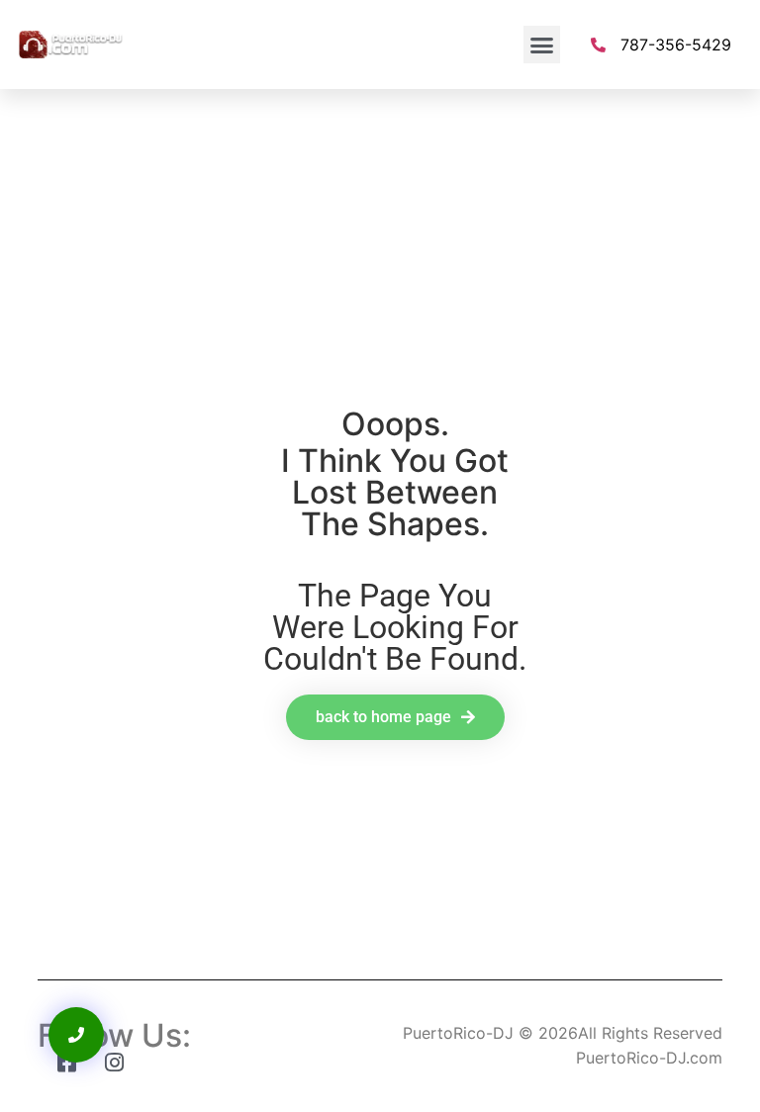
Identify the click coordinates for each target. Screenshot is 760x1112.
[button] (542, 44)
